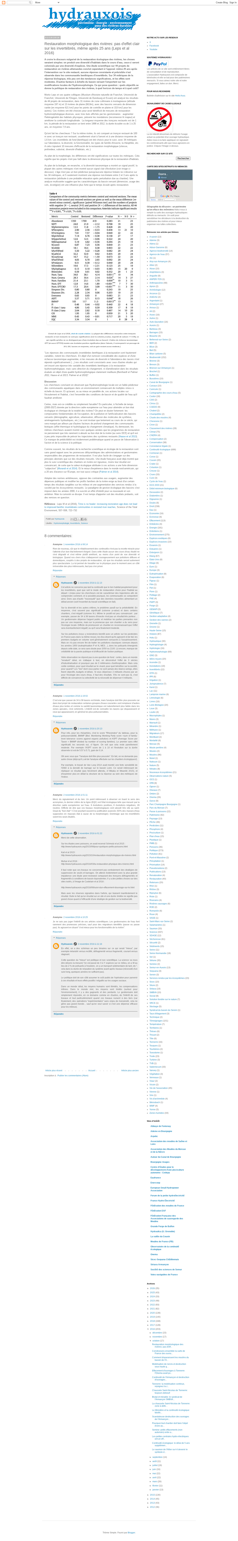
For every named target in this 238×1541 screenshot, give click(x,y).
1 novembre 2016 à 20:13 (90, 728)
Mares (152, 719)
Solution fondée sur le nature (163, 999)
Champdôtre (155, 414)
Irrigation (153, 680)
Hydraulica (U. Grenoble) (163, 1231)
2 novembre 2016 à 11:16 (90, 944)
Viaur (152, 1081)
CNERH (153, 435)
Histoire (153, 634)
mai (154, 1473)
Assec (152, 315)
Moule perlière (156, 747)
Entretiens (154, 531)
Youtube (153, 49)
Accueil (91, 1070)
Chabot (152, 410)
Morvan (153, 744)
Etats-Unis (154, 559)
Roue (152, 914)
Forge (152, 605)
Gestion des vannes (158, 620)
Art (150, 311)
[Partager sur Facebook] (82, 519)
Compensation (156, 439)
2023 (152, 1301)
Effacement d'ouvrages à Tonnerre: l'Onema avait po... (168, 1371)
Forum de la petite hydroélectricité (168, 1195)
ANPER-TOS (155, 279)
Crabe (152, 464)
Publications (155, 871)
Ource (152, 801)
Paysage (153, 818)
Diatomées (154, 495)
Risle (151, 896)
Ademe (152, 240)
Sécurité (153, 942)
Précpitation (155, 861)
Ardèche (153, 297)
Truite (152, 1056)
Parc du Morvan (156, 808)
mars (155, 1481)
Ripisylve (153, 893)
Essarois (153, 545)
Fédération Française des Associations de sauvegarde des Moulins (167, 1219)
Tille (151, 1038)
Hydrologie (154, 648)
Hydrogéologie (156, 644)
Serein (152, 974)
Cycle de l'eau (156, 481)
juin (154, 1469)
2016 (152, 1329)
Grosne (152, 627)
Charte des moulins (158, 417)
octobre (156, 1341)
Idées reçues (155, 659)
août (154, 1461)
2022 (152, 1305)
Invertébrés (75, 523)
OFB (151, 783)
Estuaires (153, 549)
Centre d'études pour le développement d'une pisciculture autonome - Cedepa (167, 1170)
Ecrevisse (154, 517)
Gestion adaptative (158, 616)
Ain (151, 258)
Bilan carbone (156, 353)
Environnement (156, 534)
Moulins (153, 755)
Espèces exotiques (158, 538)
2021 (152, 1309)
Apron (152, 286)
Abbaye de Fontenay (161, 1126)
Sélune (152, 960)
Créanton (153, 467)
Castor (152, 396)
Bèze (151, 347)
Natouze (153, 761)
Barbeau (153, 329)
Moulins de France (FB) (162, 1241)
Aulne (152, 318)
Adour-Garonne (156, 247)
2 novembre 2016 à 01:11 (75, 795)
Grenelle (153, 623)
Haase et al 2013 (127, 436)
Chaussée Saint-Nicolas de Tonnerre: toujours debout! (170, 1391)
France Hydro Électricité (163, 1200)
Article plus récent (53, 1070)
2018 (152, 1321)
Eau (151, 510)
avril (154, 1477)
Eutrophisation (156, 574)
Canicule (153, 389)
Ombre (152, 794)
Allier (151, 265)
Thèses (152, 1031)
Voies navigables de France (164, 1274)
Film (151, 584)
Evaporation (155, 577)
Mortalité (153, 740)
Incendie (153, 662)
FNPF (152, 602)
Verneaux (154, 1077)
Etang (152, 556)
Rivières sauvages (158, 903)
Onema (152, 797)
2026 (152, 1288)
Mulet (152, 758)
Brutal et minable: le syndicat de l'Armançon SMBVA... (167, 1398)
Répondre (57, 570)
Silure (152, 985)
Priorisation (154, 864)
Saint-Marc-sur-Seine (159, 921)
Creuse (152, 471)
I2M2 (151, 655)
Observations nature (159, 776)
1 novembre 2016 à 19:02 (75, 696)
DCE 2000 (154, 485)
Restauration (155, 879)
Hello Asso (180, 95)
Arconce (153, 293)
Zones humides (156, 1113)
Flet (151, 588)
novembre (157, 1337)
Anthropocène (156, 283)
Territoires (154, 1028)
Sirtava (152, 989)
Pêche (152, 822)
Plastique (153, 840)
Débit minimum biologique (161, 488)
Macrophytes (155, 715)
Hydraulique (155, 641)
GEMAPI (153, 609)
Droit (151, 506)
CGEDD (153, 407)
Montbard (154, 737)
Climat (152, 432)
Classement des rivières (160, 428)
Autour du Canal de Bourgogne (166, 1157)
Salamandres (155, 925)
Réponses (61, 577)
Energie (153, 527)
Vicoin (152, 1084)
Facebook (154, 46)
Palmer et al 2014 (109, 471)
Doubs (152, 503)
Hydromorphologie (61, 523)
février (155, 1485)
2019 (152, 1317)
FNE (151, 598)
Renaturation (155, 875)
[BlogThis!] (75, 519)
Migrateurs (154, 733)
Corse (152, 456)
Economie (154, 513)
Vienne (152, 1092)
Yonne (152, 1109)
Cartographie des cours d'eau (163, 393)
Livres (152, 701)
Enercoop (155, 1183)
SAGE (152, 918)
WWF (152, 1106)
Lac (151, 691)
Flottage (153, 595)
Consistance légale (158, 446)
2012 (152, 1507)
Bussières (154, 378)
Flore (151, 591)
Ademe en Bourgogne (161, 1131)
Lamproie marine (157, 694)
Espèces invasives (158, 542)
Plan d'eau (154, 836)
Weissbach (154, 1102)
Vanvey (152, 1070)
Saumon (153, 928)
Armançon (154, 304)
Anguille (153, 276)
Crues (152, 474)
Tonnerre (153, 1042)
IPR (151, 676)
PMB (151, 843)
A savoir (153, 237)
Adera (152, 244)
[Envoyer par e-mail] (72, 519)
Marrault (153, 723)
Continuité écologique (159, 449)
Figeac (152, 581)
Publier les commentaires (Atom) (72, 1075)
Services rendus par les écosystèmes (167, 978)
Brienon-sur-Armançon (160, 368)
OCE (151, 779)
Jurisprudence (156, 684)
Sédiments (154, 946)
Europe (152, 570)
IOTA (151, 673)
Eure (151, 566)
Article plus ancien (130, 1070)
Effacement (154, 520)
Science (84, 523)
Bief (151, 350)
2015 (152, 1495)
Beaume (153, 336)
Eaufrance (156, 1177)
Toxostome (154, 1052)
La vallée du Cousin (160, 1236)
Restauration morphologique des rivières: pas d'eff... (167, 1345)
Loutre (152, 712)
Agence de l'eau (157, 254)
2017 (152, 1325)
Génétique (154, 613)
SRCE (152, 1003)
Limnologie (154, 698)
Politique (153, 850)
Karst (151, 687)
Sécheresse (155, 939)
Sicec (152, 982)
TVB (151, 1063)
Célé (151, 400)
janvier (155, 1489)
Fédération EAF (158, 1211)
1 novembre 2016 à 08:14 (75, 544)
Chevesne (154, 421)
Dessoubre (154, 492)
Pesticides (154, 825)
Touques (153, 1045)
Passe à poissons (157, 811)
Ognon (152, 786)
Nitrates (153, 769)
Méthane (153, 730)
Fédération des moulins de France (167, 1206)
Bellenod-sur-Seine (158, 339)
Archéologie (155, 290)
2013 (152, 1503)
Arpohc (154, 1136)
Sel (151, 957)
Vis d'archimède (157, 1099)
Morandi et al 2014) (67, 468)
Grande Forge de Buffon (162, 1226)
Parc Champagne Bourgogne (163, 804)
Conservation (155, 442)
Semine (153, 964)
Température (155, 1024)
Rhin (151, 886)
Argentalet (154, 300)
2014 (152, 1499)
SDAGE (153, 935)
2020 (152, 1313)
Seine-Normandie (157, 953)
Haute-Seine (155, 630)
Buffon (152, 375)
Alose (152, 268)
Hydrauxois (67, 583)
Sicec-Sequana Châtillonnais (165, 1259)
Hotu (151, 637)
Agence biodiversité (158, 251)
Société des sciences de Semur (166, 1269)
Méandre (153, 726)
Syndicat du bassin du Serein (163, 1010)
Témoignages (156, 1021)
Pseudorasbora (156, 868)
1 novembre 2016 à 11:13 (90, 583)
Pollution (153, 854)
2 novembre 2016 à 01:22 (90, 833)
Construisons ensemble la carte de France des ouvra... (168, 1352)
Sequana (153, 971)
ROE (151, 907)
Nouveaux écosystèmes (160, 772)
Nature (152, 765)
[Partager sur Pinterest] (85, 519)
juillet (155, 1465)
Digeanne (154, 499)
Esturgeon (154, 552)
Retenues (154, 882)
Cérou (152, 403)
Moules (152, 751)
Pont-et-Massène (157, 857)
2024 (152, 1296)
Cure (151, 478)
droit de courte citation (80, 334)
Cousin (152, 460)
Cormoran (154, 453)
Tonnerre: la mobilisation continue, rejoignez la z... (168, 1385)
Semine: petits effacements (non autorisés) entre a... (167, 1431)
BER (151, 343)
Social (152, 996)
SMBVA (153, 992)
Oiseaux (153, 790)
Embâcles (154, 524)
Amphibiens (155, 272)
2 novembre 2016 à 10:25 (75, 917)
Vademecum (155, 1067)
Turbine (153, 1060)
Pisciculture (154, 832)
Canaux (153, 386)
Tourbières (154, 1049)
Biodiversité (155, 357)
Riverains (154, 900)
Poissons (153, 847)
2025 (152, 1292)
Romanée (154, 911)
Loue (151, 708)
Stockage (153, 1006)
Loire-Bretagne (156, 705)
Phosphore (154, 829)
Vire (151, 1095)
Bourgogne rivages (160, 1162)
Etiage (152, 563)
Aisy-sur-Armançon (158, 261)
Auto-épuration (156, 322)
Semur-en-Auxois (157, 967)
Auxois (152, 325)
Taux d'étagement (157, 1013)
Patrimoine (154, 815)
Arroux (152, 307)
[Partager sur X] (78, 519)
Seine (152, 950)
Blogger (131, 1532)
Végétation (154, 1074)
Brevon (152, 364)
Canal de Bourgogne (159, 382)
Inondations (155, 666)
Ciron (152, 424)
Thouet (152, 1035)
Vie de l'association (158, 1088)
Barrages (153, 332)
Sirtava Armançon (160, 1264)
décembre (157, 1333)
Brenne (152, 361)
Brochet (153, 371)
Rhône (152, 889)
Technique (154, 1017)
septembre (157, 1457)
